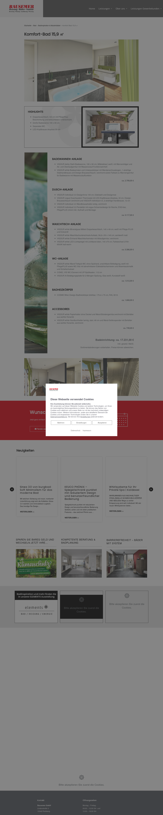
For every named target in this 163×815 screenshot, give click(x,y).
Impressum (87, 430)
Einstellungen (81, 422)
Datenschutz (75, 430)
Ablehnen (60, 422)
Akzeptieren (102, 422)
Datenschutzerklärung (58, 416)
